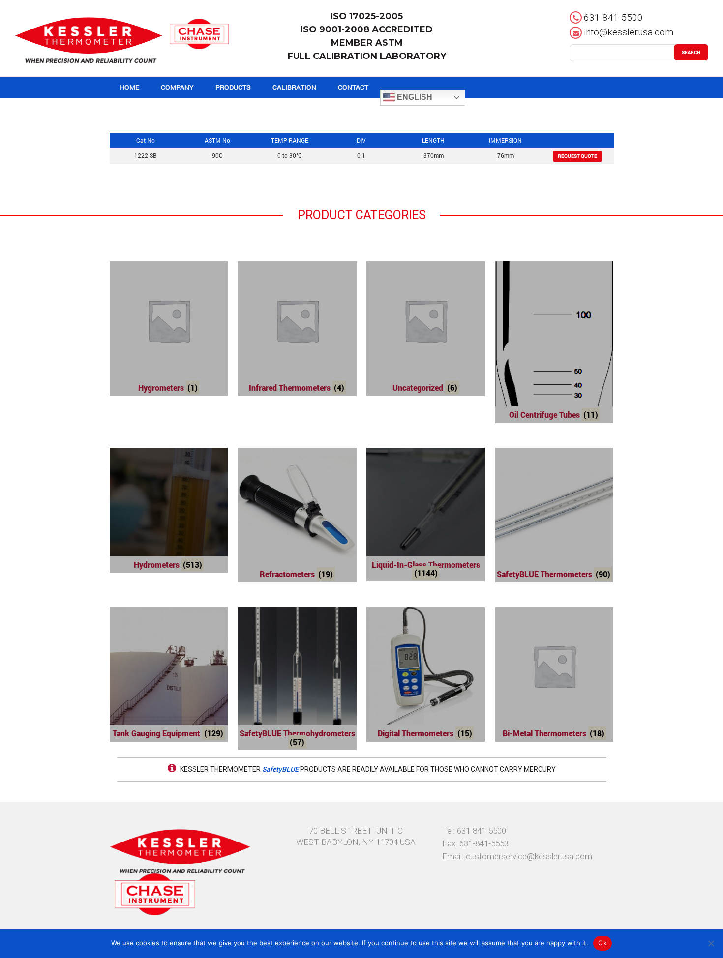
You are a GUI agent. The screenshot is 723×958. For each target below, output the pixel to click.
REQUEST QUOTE (577, 156)
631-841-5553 (484, 843)
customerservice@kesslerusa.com (529, 856)
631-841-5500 (613, 17)
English (413, 97)
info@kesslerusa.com (628, 32)
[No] (711, 943)
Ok (602, 943)
